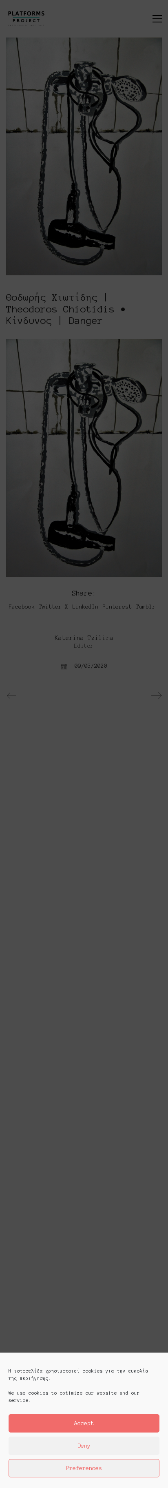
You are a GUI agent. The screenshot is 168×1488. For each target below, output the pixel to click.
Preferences (84, 1468)
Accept (84, 1423)
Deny (84, 1446)
